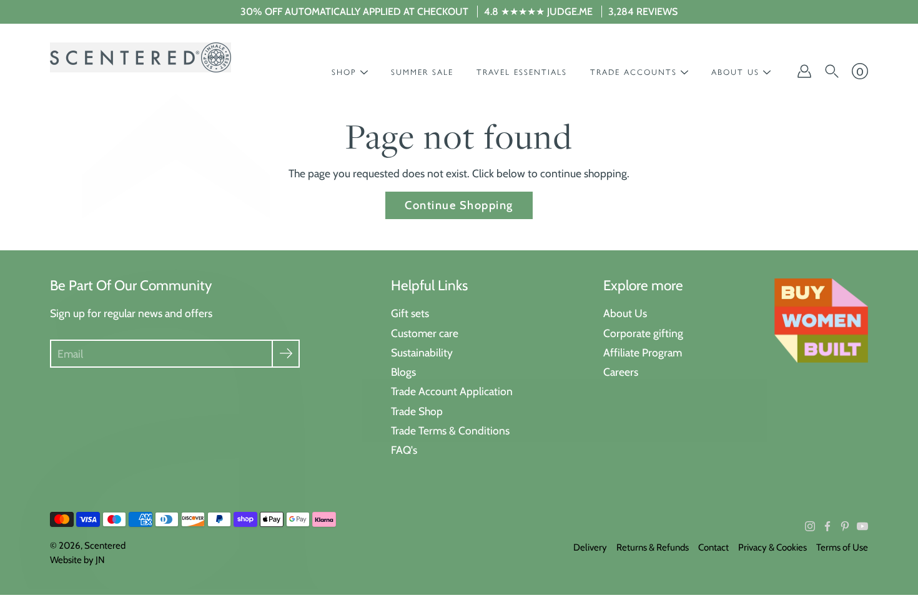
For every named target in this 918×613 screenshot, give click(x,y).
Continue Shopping (459, 205)
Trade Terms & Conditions (450, 430)
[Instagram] (810, 526)
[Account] (804, 71)
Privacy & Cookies (772, 547)
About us (735, 72)
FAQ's (404, 449)
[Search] (832, 71)
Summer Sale (422, 72)
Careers (620, 371)
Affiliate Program (642, 352)
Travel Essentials (521, 72)
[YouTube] (862, 526)
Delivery (590, 547)
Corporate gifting (643, 333)
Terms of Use (842, 547)
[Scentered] (140, 57)
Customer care (424, 333)
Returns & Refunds (652, 547)
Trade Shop (417, 411)
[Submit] (286, 354)
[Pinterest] (845, 526)
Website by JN (77, 560)
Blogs (403, 371)
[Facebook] (827, 526)
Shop (344, 72)
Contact (713, 547)
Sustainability (422, 352)
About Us (625, 313)
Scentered (105, 545)
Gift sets (410, 313)
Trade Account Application (452, 391)
